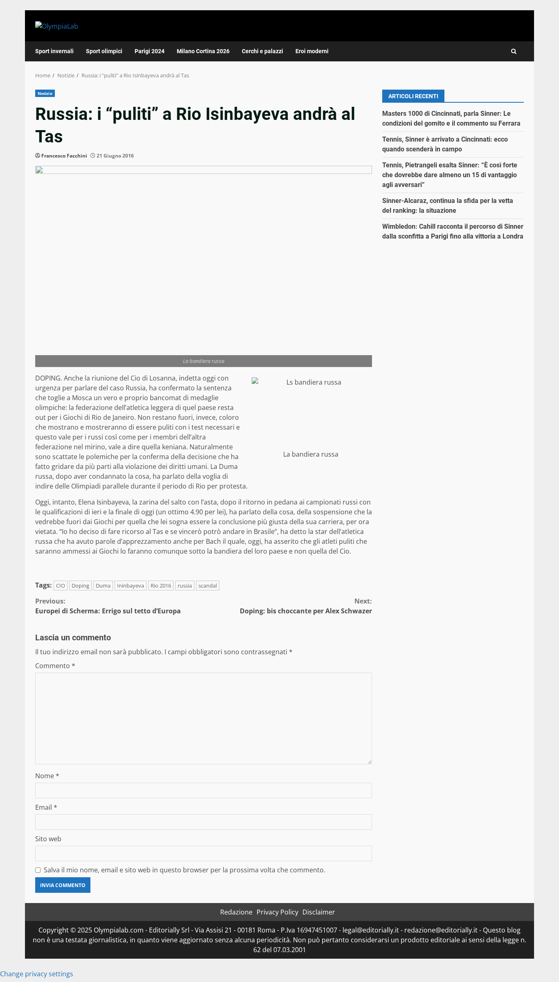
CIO (60, 585)
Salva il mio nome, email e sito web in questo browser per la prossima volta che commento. (184, 869)
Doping (80, 585)
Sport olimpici (104, 51)
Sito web (48, 838)
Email (46, 807)
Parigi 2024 (150, 51)
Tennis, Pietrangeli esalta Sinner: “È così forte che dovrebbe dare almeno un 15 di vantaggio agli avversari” (449, 175)
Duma (103, 585)
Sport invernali (54, 51)
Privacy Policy (277, 912)
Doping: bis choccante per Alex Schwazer (306, 606)
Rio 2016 (161, 585)
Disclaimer (318, 912)
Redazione (236, 912)
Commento (55, 665)
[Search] (513, 51)
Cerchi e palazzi (262, 51)
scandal (207, 585)
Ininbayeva (130, 585)
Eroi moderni (312, 51)
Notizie (45, 93)
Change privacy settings (36, 973)
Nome (47, 775)
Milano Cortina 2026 (203, 51)
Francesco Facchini (64, 155)
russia (185, 585)
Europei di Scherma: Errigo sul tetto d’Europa (108, 606)
